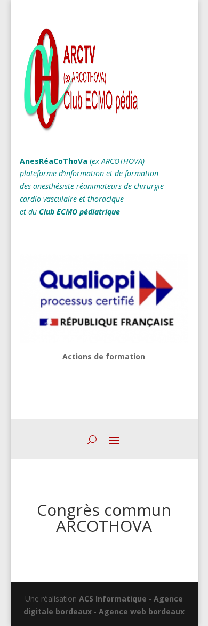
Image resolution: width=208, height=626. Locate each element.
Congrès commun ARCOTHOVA (104, 518)
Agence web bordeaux (142, 611)
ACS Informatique (113, 599)
